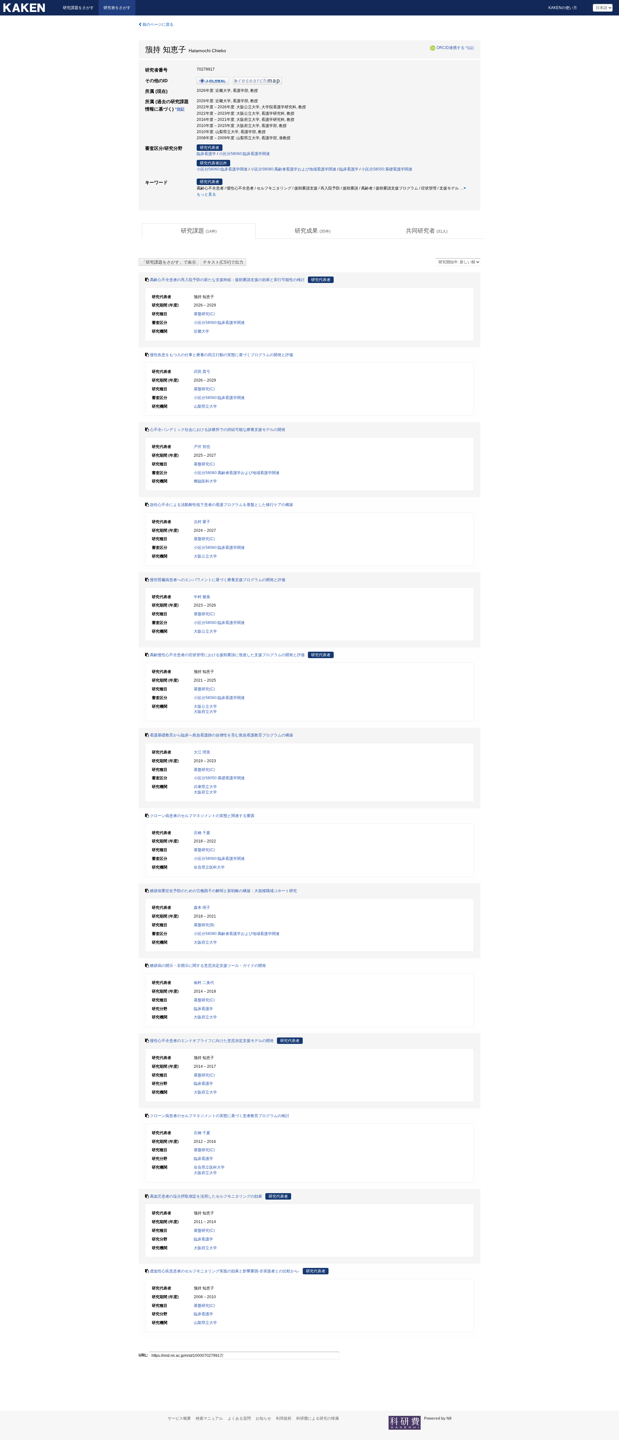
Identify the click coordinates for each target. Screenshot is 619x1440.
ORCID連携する (451, 47)
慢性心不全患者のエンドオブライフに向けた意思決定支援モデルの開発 (212, 1040)
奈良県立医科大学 (209, 867)
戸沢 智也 (202, 446)
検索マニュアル (209, 1418)
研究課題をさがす (78, 7)
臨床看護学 (206, 153)
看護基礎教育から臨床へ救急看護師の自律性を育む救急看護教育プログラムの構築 (221, 735)
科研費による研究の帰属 (317, 1418)
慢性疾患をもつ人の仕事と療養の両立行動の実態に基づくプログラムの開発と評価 (221, 355)
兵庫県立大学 (205, 786)
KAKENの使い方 (562, 7)
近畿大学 (201, 331)
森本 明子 (202, 907)
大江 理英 (202, 752)
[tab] (199, 231)
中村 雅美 (202, 597)
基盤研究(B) (204, 925)
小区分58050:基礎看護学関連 (386, 169)
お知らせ (263, 1418)
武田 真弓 (202, 371)
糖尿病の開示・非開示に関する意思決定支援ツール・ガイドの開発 (208, 965)
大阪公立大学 (205, 556)
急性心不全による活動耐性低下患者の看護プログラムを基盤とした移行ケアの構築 (221, 504)
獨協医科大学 (205, 481)
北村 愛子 (202, 522)
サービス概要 (179, 1418)
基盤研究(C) (204, 314)
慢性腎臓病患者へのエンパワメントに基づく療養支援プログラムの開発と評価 (217, 580)
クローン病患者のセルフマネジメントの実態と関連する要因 (202, 815)
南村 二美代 (204, 982)
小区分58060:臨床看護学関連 (244, 153)
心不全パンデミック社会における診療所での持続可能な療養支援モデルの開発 (217, 429)
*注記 (470, 48)
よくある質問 (239, 1418)
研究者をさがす (117, 7)
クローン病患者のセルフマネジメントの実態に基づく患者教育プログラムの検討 (219, 1116)
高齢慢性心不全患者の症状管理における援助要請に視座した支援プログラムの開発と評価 (227, 655)
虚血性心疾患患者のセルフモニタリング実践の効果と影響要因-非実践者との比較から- (225, 1271)
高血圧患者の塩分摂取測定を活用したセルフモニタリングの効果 (206, 1196)
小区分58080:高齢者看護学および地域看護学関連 (293, 169)
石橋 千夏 (202, 833)
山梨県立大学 (205, 406)
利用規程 (283, 1418)
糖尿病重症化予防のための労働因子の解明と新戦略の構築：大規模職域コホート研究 (223, 891)
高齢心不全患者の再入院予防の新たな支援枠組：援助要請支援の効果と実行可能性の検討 (227, 279)
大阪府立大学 (205, 711)
